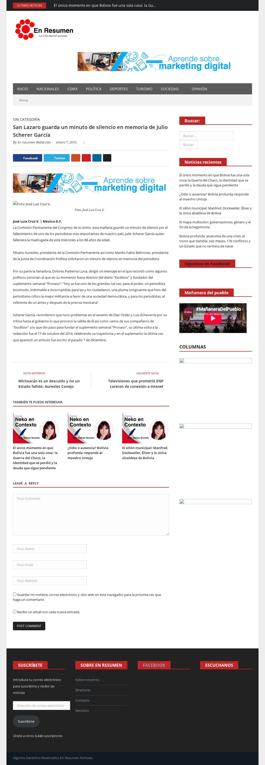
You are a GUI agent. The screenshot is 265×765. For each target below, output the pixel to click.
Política (93, 88)
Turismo (144, 88)
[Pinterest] (86, 158)
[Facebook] (213, 5)
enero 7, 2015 (66, 142)
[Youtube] (248, 5)
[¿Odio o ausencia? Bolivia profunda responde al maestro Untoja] (91, 428)
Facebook (154, 665)
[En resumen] (46, 28)
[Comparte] (227, 5)
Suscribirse (26, 721)
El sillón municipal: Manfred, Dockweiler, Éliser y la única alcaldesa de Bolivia (145, 452)
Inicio (22, 88)
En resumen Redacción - (35, 142)
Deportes (119, 88)
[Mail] (220, 5)
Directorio (83, 690)
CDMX (72, 88)
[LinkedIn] (96, 158)
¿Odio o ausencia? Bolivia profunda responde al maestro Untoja (88, 452)
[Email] (107, 158)
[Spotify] (234, 5)
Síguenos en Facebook (207, 264)
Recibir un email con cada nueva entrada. (48, 612)
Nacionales (47, 88)
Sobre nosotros (87, 679)
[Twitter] (241, 5)
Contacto (82, 700)
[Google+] (75, 158)
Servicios (82, 710)
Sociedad (170, 88)
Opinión (199, 88)
